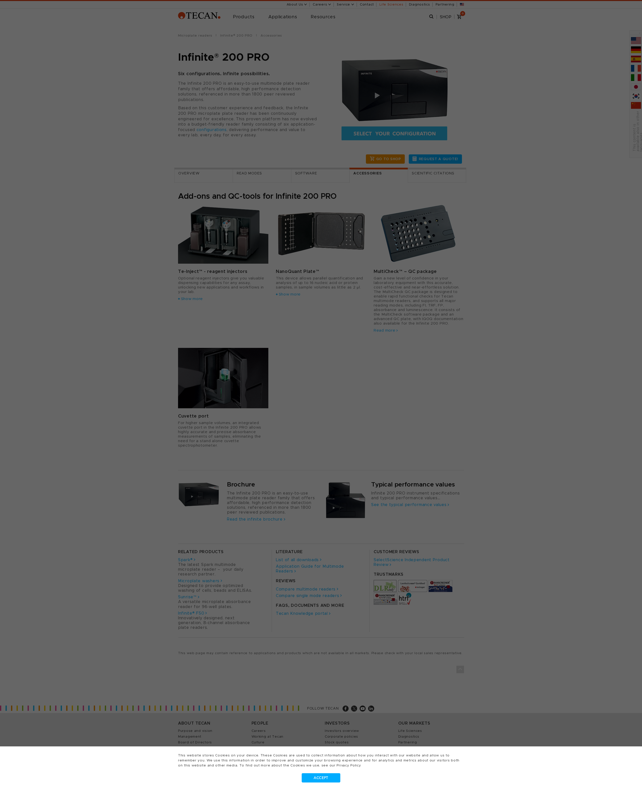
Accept (321, 778)
